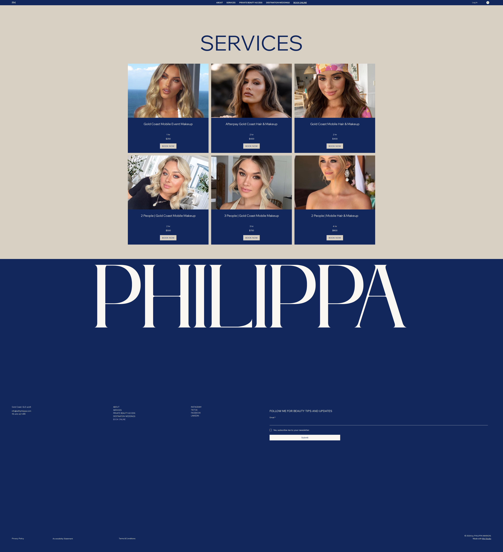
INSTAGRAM (196, 407)
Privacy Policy (18, 538)
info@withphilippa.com (21, 411)
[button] (487, 2)
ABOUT (116, 407)
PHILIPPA (251, 303)
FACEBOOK (196, 413)
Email (272, 417)
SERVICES (117, 410)
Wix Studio (486, 538)
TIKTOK (194, 410)
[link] (168, 124)
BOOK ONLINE (119, 419)
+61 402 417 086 (19, 414)
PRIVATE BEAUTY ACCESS (124, 413)
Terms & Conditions (127, 538)
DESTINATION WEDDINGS (124, 416)
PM (14, 2)
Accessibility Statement (63, 538)
